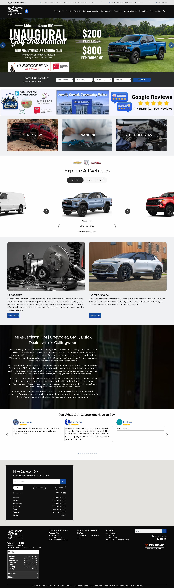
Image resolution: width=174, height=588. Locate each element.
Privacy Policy (59, 586)
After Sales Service (56, 535)
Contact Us (35, 586)
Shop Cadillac (110, 535)
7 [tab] (90, 453)
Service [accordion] (13, 573)
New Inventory (110, 533)
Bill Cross (127, 422)
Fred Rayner (77, 422)
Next (171, 45)
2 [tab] (79, 453)
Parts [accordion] (12, 577)
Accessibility (47, 586)
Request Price (54, 533)
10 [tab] (96, 453)
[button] (27, 11)
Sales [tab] (18, 488)
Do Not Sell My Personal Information (88, 586)
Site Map (69, 586)
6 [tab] (88, 453)
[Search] (164, 531)
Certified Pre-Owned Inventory (117, 540)
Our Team (80, 533)
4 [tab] (83, 453)
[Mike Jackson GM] (15, 11)
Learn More (13, 315)
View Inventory (87, 226)
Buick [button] (101, 180)
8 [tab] (92, 453)
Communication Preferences (88, 535)
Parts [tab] (60, 488)
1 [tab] (77, 453)
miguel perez (26, 422)
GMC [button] (89, 180)
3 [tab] (81, 453)
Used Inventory (111, 537)
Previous (3, 45)
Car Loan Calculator (56, 537)
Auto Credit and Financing (58, 540)
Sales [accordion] (12, 552)
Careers (80, 537)
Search (142, 80)
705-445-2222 (61, 493)
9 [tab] (94, 453)
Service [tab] (39, 488)
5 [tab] (85, 453)
